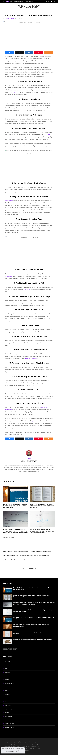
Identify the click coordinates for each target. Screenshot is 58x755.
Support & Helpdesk (9, 709)
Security (7, 698)
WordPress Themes (9, 727)
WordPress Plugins (9, 723)
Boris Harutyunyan (9, 18)
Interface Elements (9, 683)
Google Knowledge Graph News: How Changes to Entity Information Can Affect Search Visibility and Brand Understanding (15, 531)
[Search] (54, 1)
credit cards (16, 92)
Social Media (7, 705)
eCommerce (7, 672)
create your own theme (31, 358)
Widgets (7, 720)
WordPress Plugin (10, 447)
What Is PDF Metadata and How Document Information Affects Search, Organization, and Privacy (23, 1)
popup (34, 421)
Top (53, 752)
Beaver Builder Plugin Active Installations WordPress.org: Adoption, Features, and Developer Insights (15, 505)
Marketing (7, 687)
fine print (5, 750)
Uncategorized (8, 716)
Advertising (7, 661)
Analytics (7, 665)
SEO (6, 701)
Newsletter (7, 694)
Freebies (7, 679)
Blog (6, 668)
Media (6, 690)
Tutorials (7, 712)
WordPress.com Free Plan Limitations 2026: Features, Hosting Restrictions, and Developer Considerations (42, 531)
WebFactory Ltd (28, 741)
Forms (6, 675)
